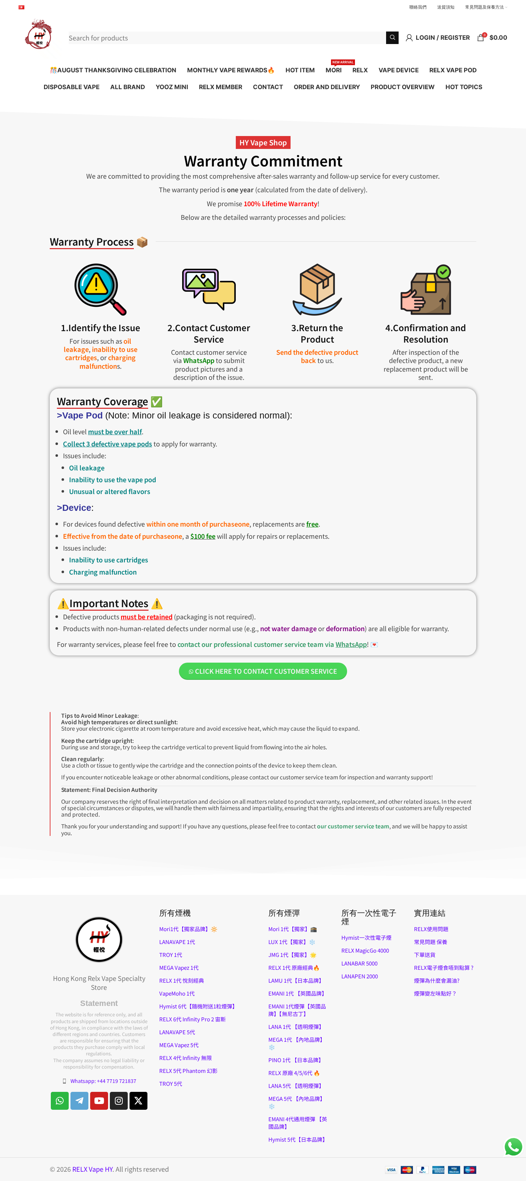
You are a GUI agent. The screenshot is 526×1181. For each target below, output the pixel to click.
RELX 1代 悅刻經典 (181, 980)
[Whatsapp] (60, 1101)
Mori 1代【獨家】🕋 (292, 929)
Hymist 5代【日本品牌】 (298, 1139)
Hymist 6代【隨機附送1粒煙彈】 (198, 1006)
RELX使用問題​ (431, 929)
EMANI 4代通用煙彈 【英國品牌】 (297, 1122)
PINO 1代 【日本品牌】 (296, 1060)
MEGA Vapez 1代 (179, 967)
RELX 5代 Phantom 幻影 (188, 1070)
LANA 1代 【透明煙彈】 (296, 1026)
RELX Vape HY (92, 1168)
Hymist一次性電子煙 (366, 937)
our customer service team (353, 826)
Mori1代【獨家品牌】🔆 (188, 929)
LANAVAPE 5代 (177, 1032)
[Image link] (99, 938)
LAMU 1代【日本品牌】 (296, 980)
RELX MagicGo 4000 (365, 950)
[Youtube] (99, 1101)
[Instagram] (119, 1101)
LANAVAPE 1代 (177, 941)
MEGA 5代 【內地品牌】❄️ (296, 1102)
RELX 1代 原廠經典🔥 (294, 967)
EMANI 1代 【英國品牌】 (297, 993)
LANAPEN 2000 (359, 976)
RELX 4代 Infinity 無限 (185, 1057)
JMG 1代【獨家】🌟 (292, 954)
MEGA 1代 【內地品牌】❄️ (296, 1043)
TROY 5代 (170, 1083)
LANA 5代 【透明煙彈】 (296, 1085)
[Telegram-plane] (79, 1101)
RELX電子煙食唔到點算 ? (443, 967)
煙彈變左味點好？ (435, 993)
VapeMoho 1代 (177, 993)
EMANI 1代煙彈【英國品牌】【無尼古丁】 (297, 1009)
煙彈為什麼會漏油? (436, 980)
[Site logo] (40, 36)
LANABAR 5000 (359, 963)
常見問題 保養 (430, 941)
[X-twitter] (138, 1101)
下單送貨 (424, 954)
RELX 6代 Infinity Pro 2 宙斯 (192, 1019)
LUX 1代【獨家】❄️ (292, 941)
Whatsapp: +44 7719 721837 (103, 1080)
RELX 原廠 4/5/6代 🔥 (294, 1072)
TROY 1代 (170, 954)
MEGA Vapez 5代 (179, 1045)
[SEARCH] (392, 38)
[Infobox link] (209, 322)
